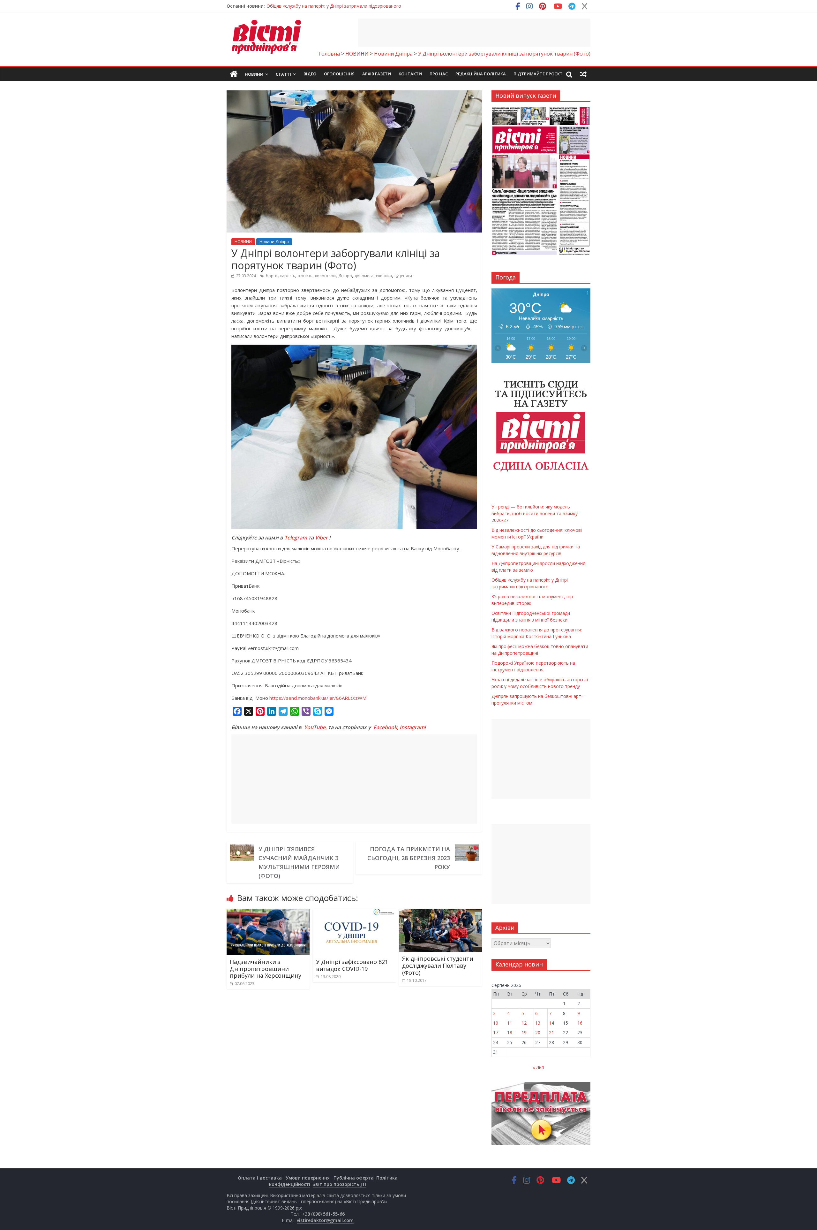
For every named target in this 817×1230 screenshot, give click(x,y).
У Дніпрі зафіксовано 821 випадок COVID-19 (352, 965)
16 (579, 1023)
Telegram (295, 537)
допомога (364, 276)
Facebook (385, 727)
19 (524, 1032)
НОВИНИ (243, 241)
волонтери (325, 276)
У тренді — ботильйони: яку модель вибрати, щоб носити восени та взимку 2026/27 (534, 513)
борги (272, 276)
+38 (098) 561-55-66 (323, 1214)
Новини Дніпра (274, 241)
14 (551, 1023)
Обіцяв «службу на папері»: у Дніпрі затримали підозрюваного (333, 6)
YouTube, (315, 727)
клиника (384, 276)
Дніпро (345, 276)
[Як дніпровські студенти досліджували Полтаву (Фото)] (440, 912)
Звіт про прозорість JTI (339, 1184)
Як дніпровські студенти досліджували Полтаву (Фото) (437, 965)
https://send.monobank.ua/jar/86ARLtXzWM (317, 698)
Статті (283, 74)
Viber (321, 537)
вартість (287, 276)
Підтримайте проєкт (538, 74)
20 (537, 1032)
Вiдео (310, 74)
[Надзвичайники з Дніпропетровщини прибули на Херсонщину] (268, 912)
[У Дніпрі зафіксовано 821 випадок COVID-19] (354, 912)
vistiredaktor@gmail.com (325, 1220)
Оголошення (339, 74)
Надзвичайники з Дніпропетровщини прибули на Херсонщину (265, 968)
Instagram (412, 727)
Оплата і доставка (260, 1178)
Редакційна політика (480, 74)
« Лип (538, 1067)
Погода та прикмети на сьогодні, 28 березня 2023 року (408, 858)
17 (495, 1032)
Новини (254, 74)
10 (495, 1023)
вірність (305, 276)
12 (524, 1023)
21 (551, 1032)
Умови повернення (308, 1178)
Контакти (410, 74)
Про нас (439, 74)
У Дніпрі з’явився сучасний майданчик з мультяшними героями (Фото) (299, 862)
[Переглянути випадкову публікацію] (583, 74)
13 (537, 1023)
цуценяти (403, 276)
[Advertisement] (474, 33)
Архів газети (376, 74)
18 (509, 1032)
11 (509, 1023)
